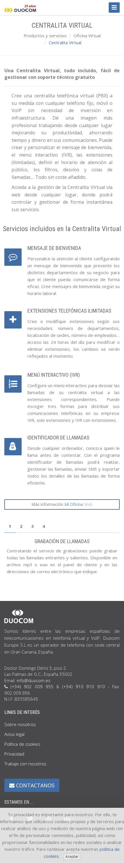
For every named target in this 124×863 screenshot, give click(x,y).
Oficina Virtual (87, 35)
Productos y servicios (45, 35)
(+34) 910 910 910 (83, 686)
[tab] (10, 526)
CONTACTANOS (34, 785)
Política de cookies (22, 744)
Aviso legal (14, 734)
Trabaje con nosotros (25, 764)
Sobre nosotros (20, 724)
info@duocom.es (33, 680)
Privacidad (14, 754)
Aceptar (71, 856)
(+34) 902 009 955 (32, 686)
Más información (62, 504)
